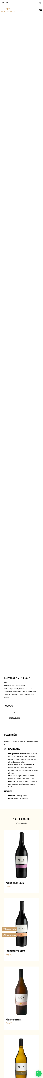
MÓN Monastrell (13, 1019)
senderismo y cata (16, 694)
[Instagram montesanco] (40, 3)
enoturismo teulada (20, 692)
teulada (27, 694)
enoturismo (8, 692)
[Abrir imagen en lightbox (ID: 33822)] (17, 89)
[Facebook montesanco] (36, 3)
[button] (39, 1073)
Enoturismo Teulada (18, 686)
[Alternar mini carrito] (40, 9)
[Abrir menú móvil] (21, 10)
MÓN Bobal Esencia (15, 882)
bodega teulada (13, 689)
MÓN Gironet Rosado (15, 951)
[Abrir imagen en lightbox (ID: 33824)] (26, 89)
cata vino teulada (25, 689)
